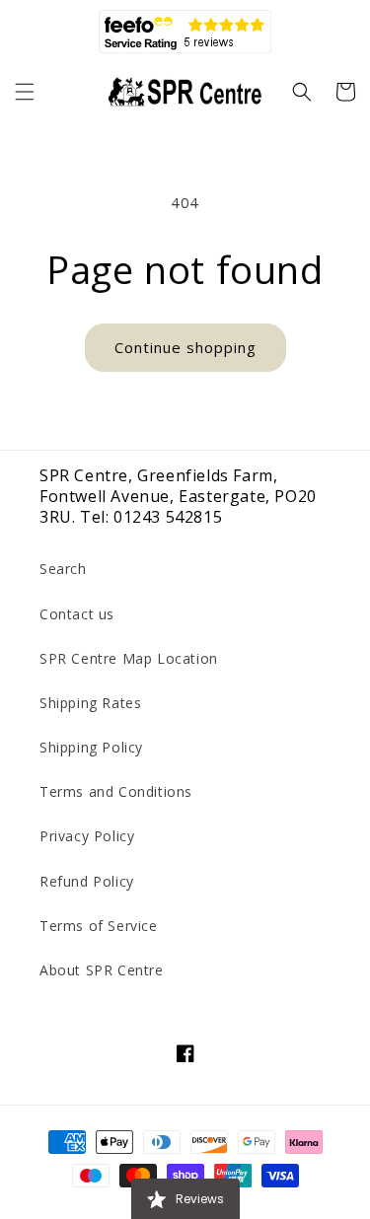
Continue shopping (185, 347)
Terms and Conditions (115, 791)
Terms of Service (98, 925)
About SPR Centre (101, 970)
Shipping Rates (90, 702)
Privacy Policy (86, 835)
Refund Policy (86, 881)
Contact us (76, 614)
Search (63, 568)
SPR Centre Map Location (128, 658)
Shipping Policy (91, 747)
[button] (24, 91)
